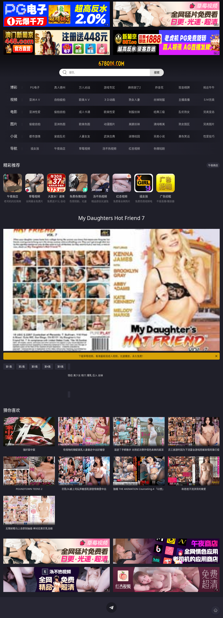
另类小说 (159, 136)
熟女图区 (184, 124)
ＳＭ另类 (208, 100)
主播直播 (184, 100)
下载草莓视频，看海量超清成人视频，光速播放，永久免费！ (111, 356)
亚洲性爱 (34, 112)
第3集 (35, 366)
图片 (13, 124)
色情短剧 (159, 148)
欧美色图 (84, 124)
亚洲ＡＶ (34, 100)
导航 (13, 148)
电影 (13, 111)
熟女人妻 (134, 100)
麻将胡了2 (134, 87)
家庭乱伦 (59, 136)
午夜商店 (59, 148)
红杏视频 (134, 148)
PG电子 (35, 87)
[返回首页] (215, 610)
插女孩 (35, 148)
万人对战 (84, 87)
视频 (13, 99)
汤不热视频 (109, 148)
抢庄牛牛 (208, 87)
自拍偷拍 (59, 100)
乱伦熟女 (184, 112)
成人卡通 (84, 112)
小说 (13, 136)
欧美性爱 (109, 112)
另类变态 (208, 112)
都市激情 (34, 136)
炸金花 (159, 87)
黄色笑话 (184, 136)
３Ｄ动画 (109, 100)
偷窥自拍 (34, 124)
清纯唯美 (159, 124)
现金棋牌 (184, 87)
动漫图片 (109, 124)
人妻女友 (84, 136)
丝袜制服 (159, 100)
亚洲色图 (59, 124)
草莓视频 (84, 148)
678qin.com (111, 63)
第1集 (9, 366)
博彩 (13, 87)
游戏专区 (109, 87)
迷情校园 (134, 136)
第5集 (60, 366)
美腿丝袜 (134, 124)
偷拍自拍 (59, 112)
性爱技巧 (208, 136)
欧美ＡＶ (84, 100)
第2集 (22, 366)
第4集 (47, 366)
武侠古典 (109, 136)
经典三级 (159, 112)
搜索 (157, 72)
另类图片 (208, 124)
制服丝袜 (134, 112)
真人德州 (59, 87)
